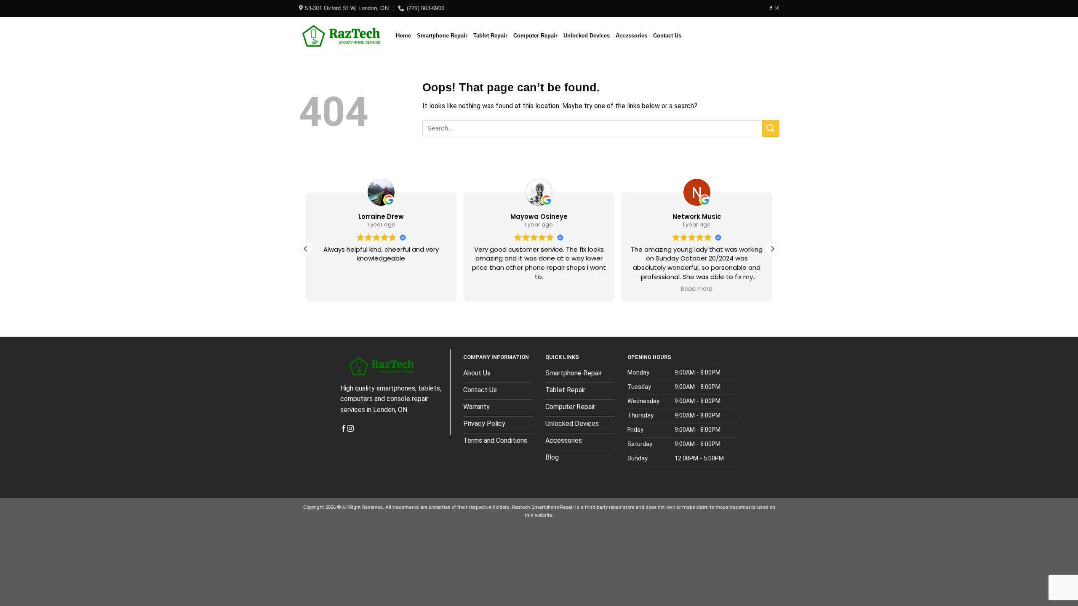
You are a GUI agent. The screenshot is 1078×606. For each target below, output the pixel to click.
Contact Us (667, 35)
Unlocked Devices (586, 35)
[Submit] (770, 128)
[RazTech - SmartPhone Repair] (341, 36)
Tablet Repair (490, 35)
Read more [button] (696, 289)
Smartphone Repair (442, 35)
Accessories (631, 35)
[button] (772, 248)
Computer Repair (535, 35)
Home (403, 35)
